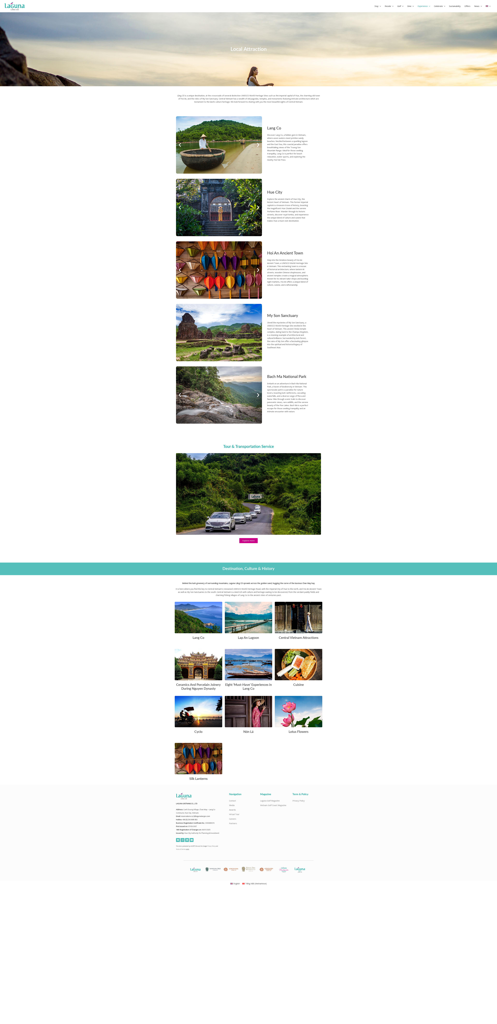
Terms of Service (180, 849)
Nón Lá (248, 731)
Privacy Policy (211, 846)
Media (232, 805)
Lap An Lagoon (248, 637)
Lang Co (198, 637)
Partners (233, 823)
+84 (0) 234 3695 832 (190, 819)
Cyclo (198, 731)
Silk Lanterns (198, 778)
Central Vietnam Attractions (298, 637)
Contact (232, 800)
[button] (378, 6)
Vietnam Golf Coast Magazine (273, 805)
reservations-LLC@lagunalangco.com (195, 816)
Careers (232, 818)
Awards (232, 809)
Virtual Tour (234, 814)
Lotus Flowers (298, 731)
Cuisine (298, 684)
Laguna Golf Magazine (270, 800)
